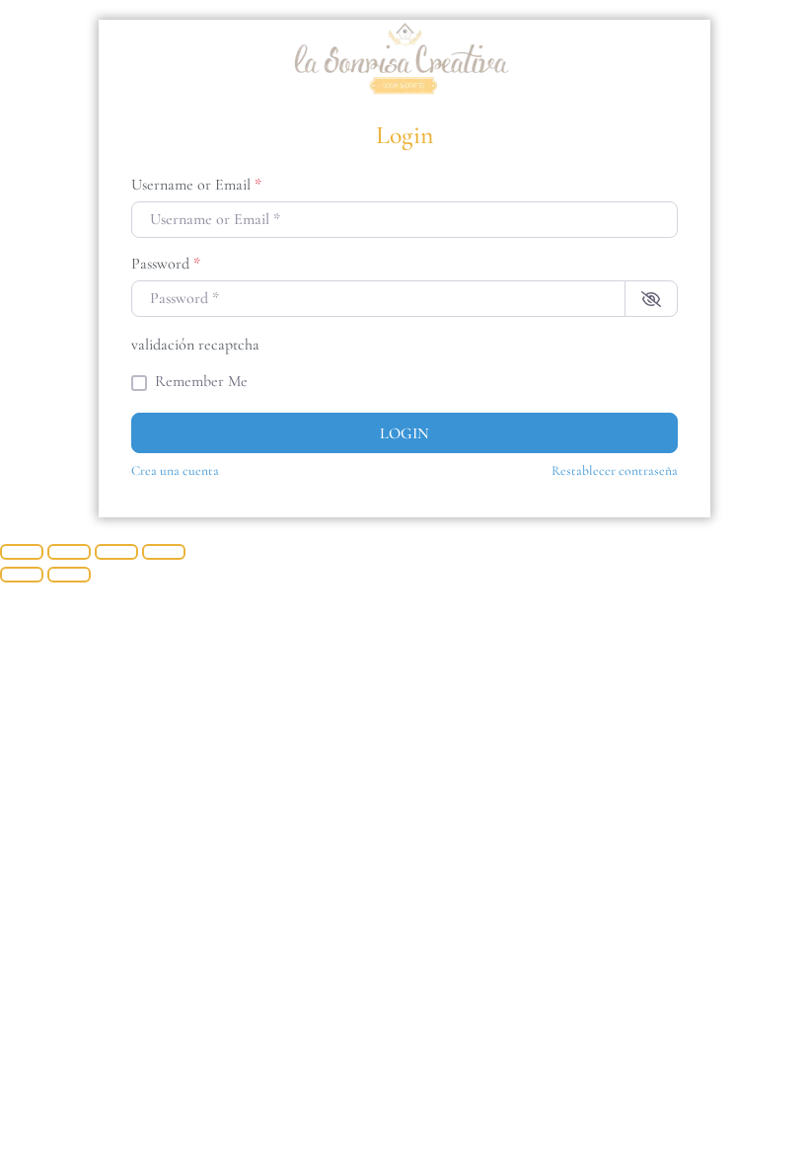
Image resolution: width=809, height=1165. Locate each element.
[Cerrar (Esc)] (163, 552)
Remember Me (201, 381)
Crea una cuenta (175, 470)
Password (165, 263)
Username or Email (196, 184)
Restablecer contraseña (615, 470)
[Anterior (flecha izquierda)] (21, 574)
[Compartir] (116, 552)
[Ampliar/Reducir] (21, 552)
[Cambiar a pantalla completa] (69, 552)
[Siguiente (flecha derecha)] (69, 574)
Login (404, 433)
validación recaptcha (195, 344)
